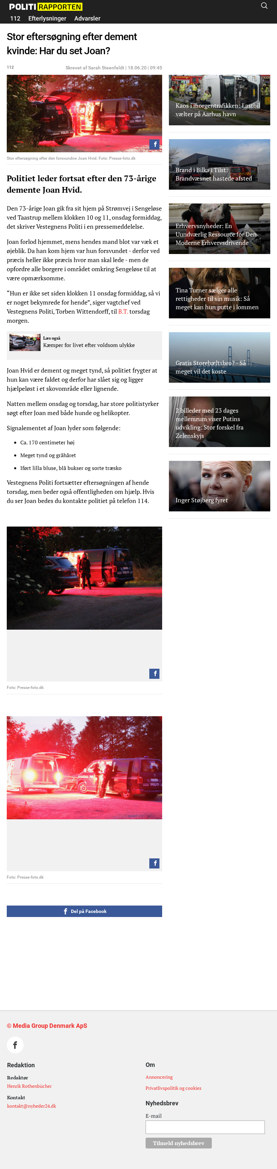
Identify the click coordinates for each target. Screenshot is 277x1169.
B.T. (123, 311)
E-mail (154, 1115)
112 (15, 18)
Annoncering (159, 1077)
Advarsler (87, 18)
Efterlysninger (47, 18)
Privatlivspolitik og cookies (173, 1088)
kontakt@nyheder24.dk (31, 1106)
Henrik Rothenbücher (29, 1086)
